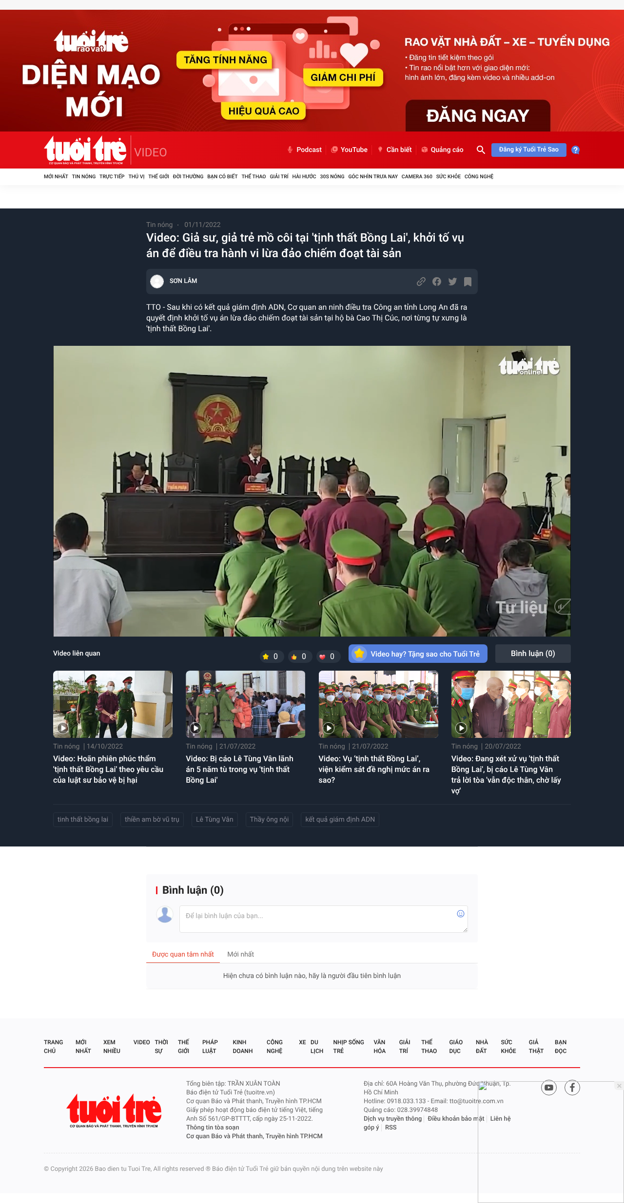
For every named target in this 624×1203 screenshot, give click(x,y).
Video (142, 1042)
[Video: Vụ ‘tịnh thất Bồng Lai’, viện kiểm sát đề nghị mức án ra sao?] (378, 704)
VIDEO (150, 152)
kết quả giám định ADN (340, 820)
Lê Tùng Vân (215, 820)
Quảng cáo (447, 150)
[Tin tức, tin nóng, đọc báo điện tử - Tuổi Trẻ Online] (87, 150)
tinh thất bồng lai (83, 820)
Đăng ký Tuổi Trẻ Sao (529, 149)
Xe (302, 1042)
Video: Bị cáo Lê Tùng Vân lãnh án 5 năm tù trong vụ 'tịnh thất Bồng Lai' (239, 769)
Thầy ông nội (269, 820)
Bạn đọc (560, 1046)
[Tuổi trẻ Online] (115, 1110)
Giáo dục (456, 1046)
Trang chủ (53, 1046)
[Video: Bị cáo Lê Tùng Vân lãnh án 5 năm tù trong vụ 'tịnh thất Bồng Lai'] (245, 704)
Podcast (309, 150)
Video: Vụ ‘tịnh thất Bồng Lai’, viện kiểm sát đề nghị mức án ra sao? (374, 769)
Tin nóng (84, 176)
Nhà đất (482, 1046)
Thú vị (136, 176)
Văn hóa (380, 1046)
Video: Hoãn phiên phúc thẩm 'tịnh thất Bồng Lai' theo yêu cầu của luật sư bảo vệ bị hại (108, 769)
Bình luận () (533, 653)
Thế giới (158, 176)
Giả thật (536, 1046)
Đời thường (188, 176)
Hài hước (304, 176)
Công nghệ (479, 176)
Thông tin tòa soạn (212, 1127)
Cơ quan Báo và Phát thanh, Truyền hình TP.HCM (254, 1136)
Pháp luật (210, 1046)
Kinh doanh (243, 1046)
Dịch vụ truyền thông (393, 1119)
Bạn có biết (222, 176)
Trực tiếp (111, 176)
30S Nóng (332, 176)
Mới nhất (56, 176)
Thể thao (253, 176)
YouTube (354, 150)
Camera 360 (417, 176)
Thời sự (161, 1046)
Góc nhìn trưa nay (373, 176)
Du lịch (317, 1046)
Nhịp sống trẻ (348, 1046)
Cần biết (399, 150)
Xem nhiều (111, 1046)
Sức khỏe (448, 176)
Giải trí (279, 176)
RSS (391, 1127)
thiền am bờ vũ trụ (152, 820)
